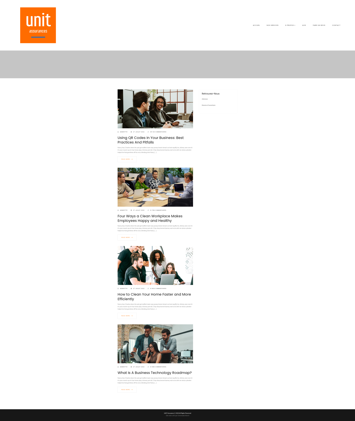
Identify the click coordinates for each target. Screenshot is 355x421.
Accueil (256, 25)
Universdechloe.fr (183, 415)
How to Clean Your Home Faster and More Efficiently (154, 296)
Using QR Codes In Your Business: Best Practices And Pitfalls (151, 140)
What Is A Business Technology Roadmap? (155, 372)
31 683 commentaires (158, 367)
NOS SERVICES (273, 25)
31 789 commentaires (158, 210)
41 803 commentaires (158, 288)
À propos (289, 25)
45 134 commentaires (158, 132)
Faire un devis (319, 25)
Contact (336, 25)
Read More (125, 159)
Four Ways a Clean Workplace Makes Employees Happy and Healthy (150, 218)
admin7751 (124, 132)
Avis (304, 25)
